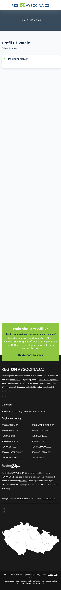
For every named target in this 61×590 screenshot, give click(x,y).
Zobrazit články (9, 48)
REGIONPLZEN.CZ (10, 425)
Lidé (31, 20)
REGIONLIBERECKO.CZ (12, 452)
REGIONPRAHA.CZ (10, 441)
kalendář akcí (12, 383)
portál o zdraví (22, 498)
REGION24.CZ (38, 458)
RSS (43, 411)
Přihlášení (13, 411)
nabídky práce (25, 383)
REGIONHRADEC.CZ (11, 458)
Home (23, 20)
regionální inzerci (33, 387)
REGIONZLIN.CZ (39, 441)
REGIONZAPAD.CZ (10, 430)
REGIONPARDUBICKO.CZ (43, 425)
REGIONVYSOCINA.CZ (41, 430)
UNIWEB (23, 481)
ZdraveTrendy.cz (49, 498)
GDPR (50, 575)
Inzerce (5, 411)
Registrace (23, 411)
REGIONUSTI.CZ (9, 447)
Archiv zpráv (34, 411)
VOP (55, 575)
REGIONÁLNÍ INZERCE (30, 355)
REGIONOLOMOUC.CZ (41, 447)
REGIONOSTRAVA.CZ (41, 452)
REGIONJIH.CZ (8, 436)
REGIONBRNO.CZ (39, 436)
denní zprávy (15, 379)
